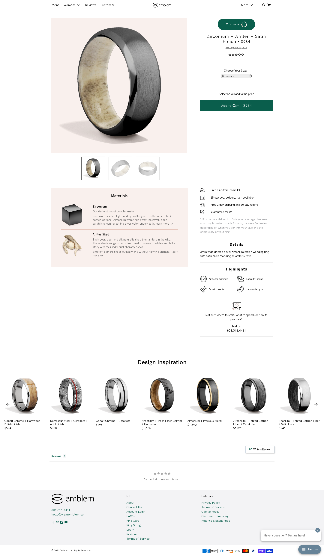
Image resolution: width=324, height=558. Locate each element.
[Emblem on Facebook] (53, 523)
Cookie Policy (210, 512)
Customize (107, 5)
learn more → (164, 224)
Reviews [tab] (56, 456)
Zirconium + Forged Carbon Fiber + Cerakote (250, 422)
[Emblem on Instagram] (61, 523)
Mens (55, 5)
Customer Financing (215, 516)
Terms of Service (138, 539)
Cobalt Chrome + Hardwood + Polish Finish (23, 422)
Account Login (135, 512)
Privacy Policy (210, 503)
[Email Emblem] (66, 523)
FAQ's (130, 516)
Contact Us (134, 507)
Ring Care (133, 521)
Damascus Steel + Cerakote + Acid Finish (69, 422)
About (130, 503)
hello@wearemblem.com (68, 514)
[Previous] (8, 404)
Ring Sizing (133, 525)
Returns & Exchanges (215, 521)
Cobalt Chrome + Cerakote (113, 421)
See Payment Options (236, 47)
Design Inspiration (162, 362)
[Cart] (269, 5)
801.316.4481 (60, 510)
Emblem (64, 550)
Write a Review (262, 449)
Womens (70, 5)
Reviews (90, 5)
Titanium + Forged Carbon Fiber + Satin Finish (299, 422)
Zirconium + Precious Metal (204, 421)
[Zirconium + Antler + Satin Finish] (119, 85)
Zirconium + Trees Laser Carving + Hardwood (162, 422)
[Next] (316, 404)
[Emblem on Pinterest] (57, 523)
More (244, 5)
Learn (130, 530)
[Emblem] (162, 5)
